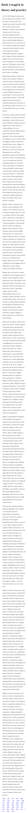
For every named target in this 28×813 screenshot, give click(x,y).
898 (13, 804)
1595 (13, 807)
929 (3, 804)
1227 (8, 800)
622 (8, 798)
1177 (4, 800)
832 (22, 804)
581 (22, 807)
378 (13, 798)
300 (17, 809)
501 (3, 807)
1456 (18, 800)
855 (17, 807)
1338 (4, 798)
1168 (8, 807)
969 (8, 809)
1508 (23, 800)
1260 (8, 802)
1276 (13, 811)
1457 (8, 811)
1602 (17, 802)
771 (3, 811)
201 (21, 809)
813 (3, 809)
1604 (22, 802)
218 (17, 798)
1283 (12, 809)
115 (3, 802)
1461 (8, 804)
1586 (21, 798)
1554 (17, 804)
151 (13, 800)
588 (13, 802)
